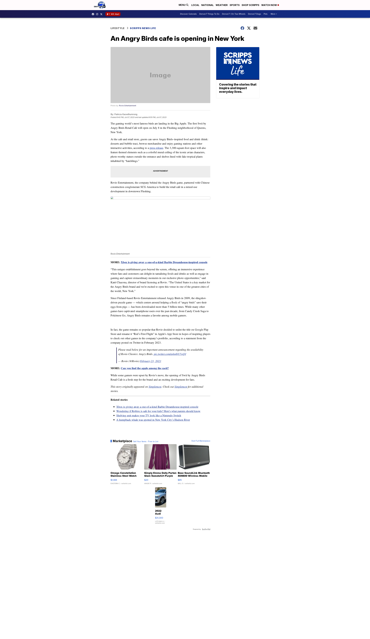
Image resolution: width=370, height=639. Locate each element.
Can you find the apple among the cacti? (145, 368)
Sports (235, 5)
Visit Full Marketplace (200, 441)
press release (156, 148)
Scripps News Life (143, 28)
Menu (182, 5)
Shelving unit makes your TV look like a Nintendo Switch (148, 415)
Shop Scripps (250, 5)
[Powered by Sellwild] (206, 529)
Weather (222, 5)
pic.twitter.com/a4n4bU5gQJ (170, 354)
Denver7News (94, 14)
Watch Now (269, 5)
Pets (266, 13)
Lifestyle (118, 28)
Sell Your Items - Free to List (145, 442)
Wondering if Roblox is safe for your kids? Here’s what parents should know (158, 411)
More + (274, 13)
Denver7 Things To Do (209, 13)
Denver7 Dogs (254, 13)
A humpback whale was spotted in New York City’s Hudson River (153, 419)
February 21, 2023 (150, 361)
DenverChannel (102, 14)
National (207, 5)
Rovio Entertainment (127, 106)
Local (195, 5)
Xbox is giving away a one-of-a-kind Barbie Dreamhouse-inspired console (164, 262)
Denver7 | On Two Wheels (233, 13)
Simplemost (155, 386)
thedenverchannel (98, 14)
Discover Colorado (188, 13)
